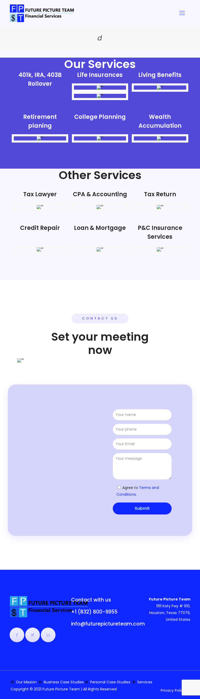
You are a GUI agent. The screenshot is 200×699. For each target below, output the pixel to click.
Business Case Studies (64, 682)
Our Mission (26, 682)
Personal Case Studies (110, 682)
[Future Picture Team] (42, 13)
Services (144, 682)
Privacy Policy (173, 690)
